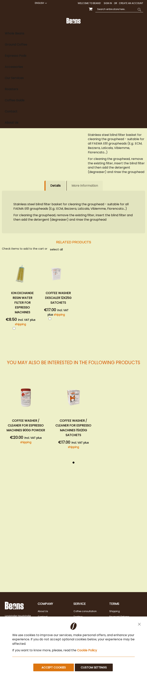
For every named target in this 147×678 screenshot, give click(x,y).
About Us (43, 611)
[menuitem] (73, 33)
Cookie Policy (87, 650)
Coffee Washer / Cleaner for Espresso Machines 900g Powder (26, 425)
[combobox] (119, 9)
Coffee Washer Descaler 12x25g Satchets (58, 298)
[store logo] (73, 20)
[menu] (73, 78)
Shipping (114, 611)
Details (55, 185)
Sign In (108, 3)
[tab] (73, 78)
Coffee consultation (85, 611)
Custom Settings (94, 667)
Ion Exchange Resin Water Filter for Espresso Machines (22, 302)
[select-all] (56, 249)
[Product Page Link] (26, 398)
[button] (40, 3)
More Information (85, 185)
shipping (20, 324)
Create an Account (131, 3)
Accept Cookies (54, 667)
